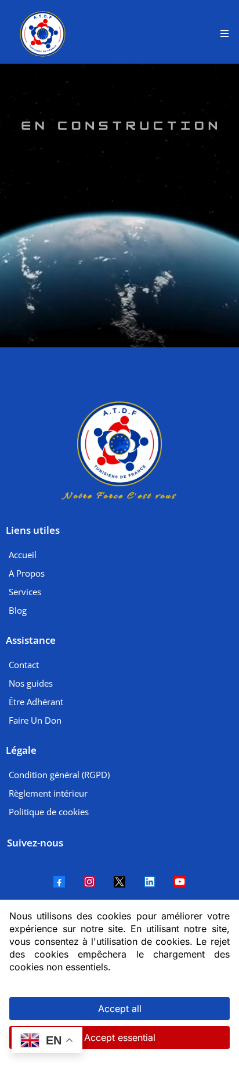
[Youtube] (180, 882)
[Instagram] (89, 882)
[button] (223, 34)
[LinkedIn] (150, 882)
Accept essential (119, 1037)
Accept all (120, 1008)
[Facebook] (59, 882)
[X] (119, 882)
